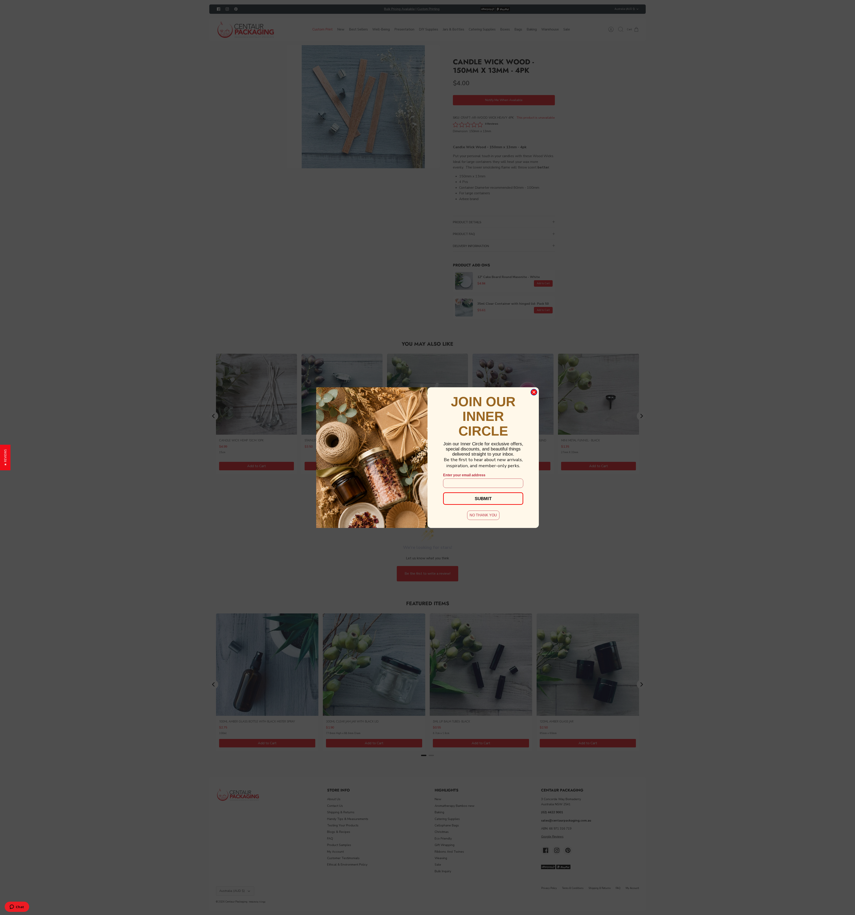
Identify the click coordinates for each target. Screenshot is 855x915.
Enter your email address (464, 475)
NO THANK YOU (483, 515)
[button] (5, 457)
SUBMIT (483, 498)
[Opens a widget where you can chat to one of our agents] (16, 907)
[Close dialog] (534, 392)
